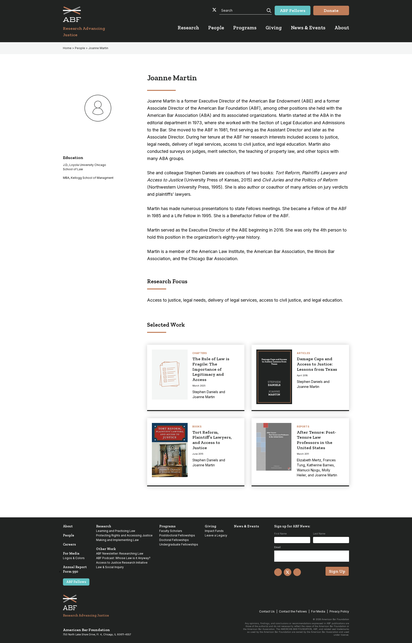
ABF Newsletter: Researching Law (119, 553)
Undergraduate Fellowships (178, 544)
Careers (69, 544)
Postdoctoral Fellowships (177, 535)
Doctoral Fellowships (174, 540)
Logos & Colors (74, 558)
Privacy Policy (339, 611)
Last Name (319, 533)
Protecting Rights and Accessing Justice (124, 535)
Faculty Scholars (170, 531)
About (68, 526)
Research (103, 526)
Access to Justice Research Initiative (122, 562)
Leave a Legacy (216, 535)
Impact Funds (214, 531)
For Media (71, 553)
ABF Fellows (76, 582)
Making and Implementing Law (117, 540)
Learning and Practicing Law (115, 531)
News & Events (246, 526)
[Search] (268, 10)
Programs (167, 526)
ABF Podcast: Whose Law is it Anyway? (123, 558)
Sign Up (337, 571)
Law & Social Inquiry (110, 567)
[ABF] (90, 14)
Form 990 (70, 572)
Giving (210, 526)
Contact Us (267, 611)
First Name (280, 533)
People (68, 535)
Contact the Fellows (293, 611)
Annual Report (75, 567)
